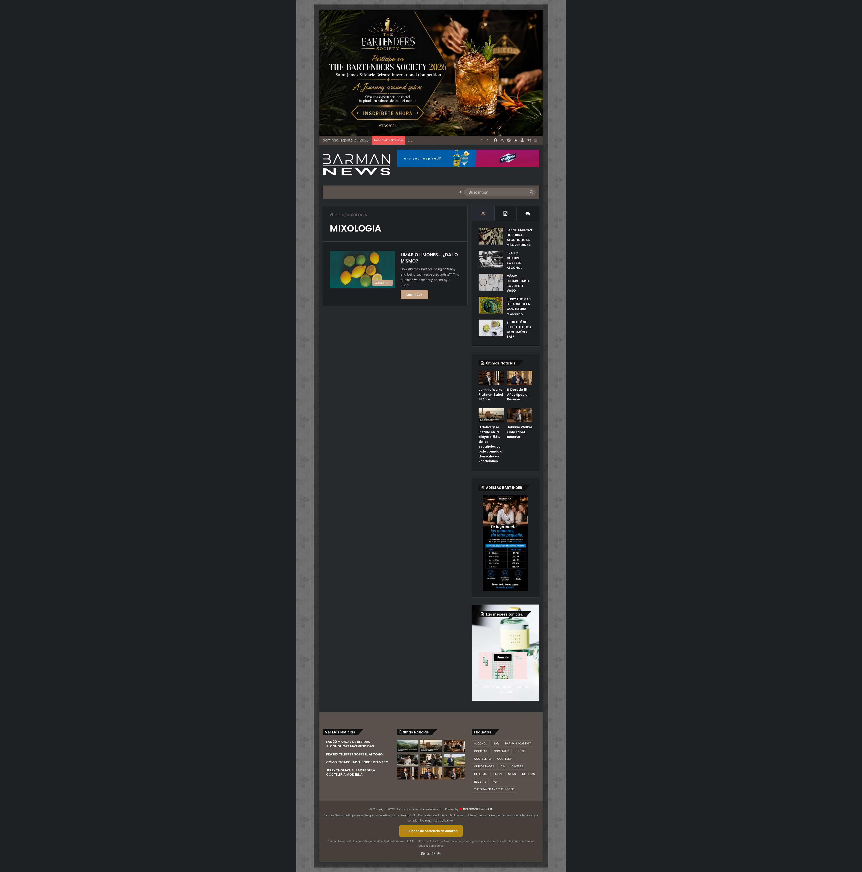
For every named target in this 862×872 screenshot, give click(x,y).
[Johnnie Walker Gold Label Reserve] (519, 415)
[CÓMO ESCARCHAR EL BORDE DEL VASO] (491, 282)
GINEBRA (517, 766)
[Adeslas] (505, 543)
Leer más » (414, 294)
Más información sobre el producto (505, 689)
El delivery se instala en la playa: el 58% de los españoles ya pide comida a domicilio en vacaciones (490, 444)
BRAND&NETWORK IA (478, 809)
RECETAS (480, 781)
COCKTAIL (481, 751)
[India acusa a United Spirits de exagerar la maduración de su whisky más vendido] (431, 760)
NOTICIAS (528, 774)
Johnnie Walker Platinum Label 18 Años (491, 394)
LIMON (497, 774)
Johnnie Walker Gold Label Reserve (519, 432)
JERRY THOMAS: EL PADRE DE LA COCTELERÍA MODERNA (519, 306)
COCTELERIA (482, 758)
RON (495, 781)
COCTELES (504, 758)
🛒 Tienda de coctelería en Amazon (431, 831)
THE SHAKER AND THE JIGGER (494, 789)
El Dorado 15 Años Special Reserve (517, 394)
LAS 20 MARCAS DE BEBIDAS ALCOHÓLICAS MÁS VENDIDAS (519, 237)
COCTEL (520, 751)
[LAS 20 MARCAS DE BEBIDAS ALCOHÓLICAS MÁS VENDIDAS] (491, 236)
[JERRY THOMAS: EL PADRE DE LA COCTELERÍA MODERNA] (491, 305)
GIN (503, 766)
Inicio (338, 215)
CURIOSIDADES (484, 766)
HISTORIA (480, 774)
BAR (496, 743)
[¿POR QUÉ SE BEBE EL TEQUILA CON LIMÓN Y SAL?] (491, 328)
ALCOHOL (480, 743)
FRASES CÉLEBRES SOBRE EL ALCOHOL (514, 260)
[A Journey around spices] (431, 72)
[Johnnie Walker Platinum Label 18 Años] (491, 378)
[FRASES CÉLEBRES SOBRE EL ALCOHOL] (491, 259)
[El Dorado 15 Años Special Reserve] (519, 378)
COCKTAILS (501, 751)
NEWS (512, 774)
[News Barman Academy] (356, 164)
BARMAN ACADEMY (518, 743)
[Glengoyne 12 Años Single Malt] (454, 760)
